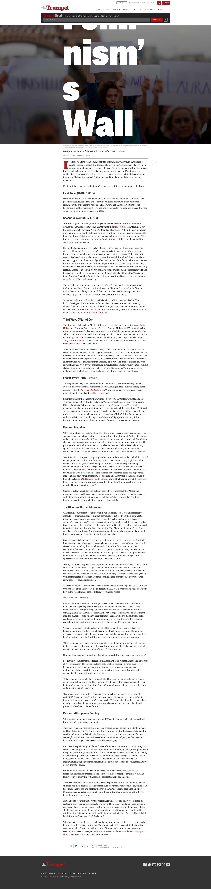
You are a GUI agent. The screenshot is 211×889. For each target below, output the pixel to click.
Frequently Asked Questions (66, 873)
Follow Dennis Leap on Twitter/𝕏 (109, 847)
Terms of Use (93, 873)
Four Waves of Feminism (95, 312)
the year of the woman (74, 340)
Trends (161, 9)
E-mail (100, 845)
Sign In (153, 3)
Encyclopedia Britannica (92, 389)
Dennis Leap (70, 155)
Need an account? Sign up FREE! (139, 3)
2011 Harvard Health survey (94, 478)
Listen (126, 9)
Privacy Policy (82, 873)
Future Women (119, 226)
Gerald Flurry (102, 9)
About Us (166, 3)
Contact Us (52, 873)
